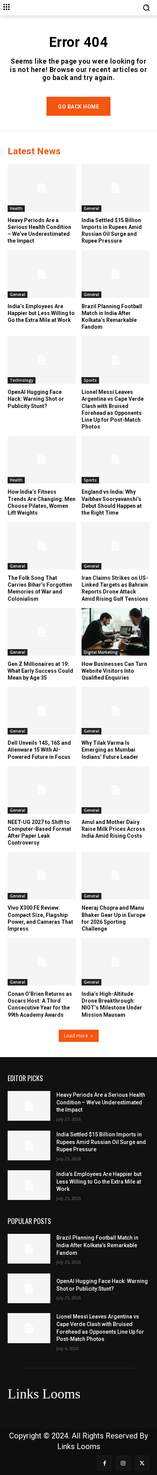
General (91, 208)
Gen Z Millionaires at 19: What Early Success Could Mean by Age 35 (40, 671)
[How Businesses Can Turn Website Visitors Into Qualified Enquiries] (116, 632)
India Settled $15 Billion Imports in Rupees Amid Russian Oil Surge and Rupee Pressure (112, 230)
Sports (90, 380)
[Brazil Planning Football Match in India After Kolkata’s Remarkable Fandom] (116, 274)
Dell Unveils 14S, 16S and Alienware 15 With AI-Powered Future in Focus (39, 750)
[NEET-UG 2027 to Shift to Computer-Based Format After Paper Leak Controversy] (42, 790)
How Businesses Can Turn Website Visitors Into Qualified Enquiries (114, 671)
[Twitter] (142, 1463)
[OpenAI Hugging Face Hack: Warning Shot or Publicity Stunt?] (42, 360)
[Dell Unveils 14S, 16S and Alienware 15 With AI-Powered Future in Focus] (42, 710)
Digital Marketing (101, 652)
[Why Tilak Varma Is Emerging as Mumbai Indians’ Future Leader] (116, 710)
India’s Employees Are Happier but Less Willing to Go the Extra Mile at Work (41, 313)
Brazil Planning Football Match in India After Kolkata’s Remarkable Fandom (97, 1245)
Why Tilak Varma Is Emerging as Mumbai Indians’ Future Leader (110, 750)
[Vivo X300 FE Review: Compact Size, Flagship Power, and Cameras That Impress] (42, 875)
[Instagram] (123, 1463)
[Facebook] (104, 1463)
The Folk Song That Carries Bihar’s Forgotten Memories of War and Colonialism (40, 588)
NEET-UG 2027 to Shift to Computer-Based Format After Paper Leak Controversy (39, 832)
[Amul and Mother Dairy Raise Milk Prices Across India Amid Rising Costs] (116, 790)
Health (16, 208)
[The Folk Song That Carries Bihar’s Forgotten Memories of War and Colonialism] (42, 546)
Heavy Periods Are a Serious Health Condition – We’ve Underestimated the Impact (39, 230)
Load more (76, 1035)
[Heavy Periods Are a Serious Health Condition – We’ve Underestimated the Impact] (42, 188)
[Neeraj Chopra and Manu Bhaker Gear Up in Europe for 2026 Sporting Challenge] (116, 875)
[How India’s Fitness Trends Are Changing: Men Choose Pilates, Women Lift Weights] (42, 459)
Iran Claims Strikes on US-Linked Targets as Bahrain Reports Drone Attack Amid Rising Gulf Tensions (115, 588)
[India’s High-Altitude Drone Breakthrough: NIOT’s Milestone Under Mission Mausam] (116, 961)
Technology (21, 380)
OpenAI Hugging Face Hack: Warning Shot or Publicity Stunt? (36, 399)
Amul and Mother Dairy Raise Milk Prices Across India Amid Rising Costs (113, 829)
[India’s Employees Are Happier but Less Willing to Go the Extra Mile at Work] (42, 274)
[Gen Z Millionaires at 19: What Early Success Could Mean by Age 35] (42, 632)
